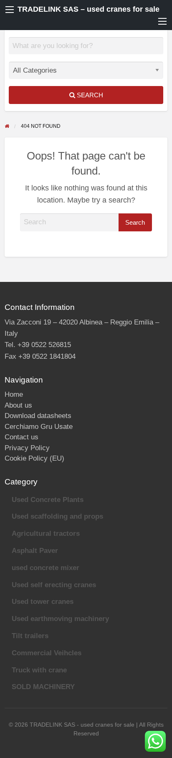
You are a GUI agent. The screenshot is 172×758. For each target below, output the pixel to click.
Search (89, 95)
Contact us (21, 437)
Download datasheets (38, 415)
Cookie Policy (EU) (34, 458)
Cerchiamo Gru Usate (39, 426)
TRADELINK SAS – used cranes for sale (88, 9)
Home (14, 394)
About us (18, 405)
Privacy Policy (27, 447)
